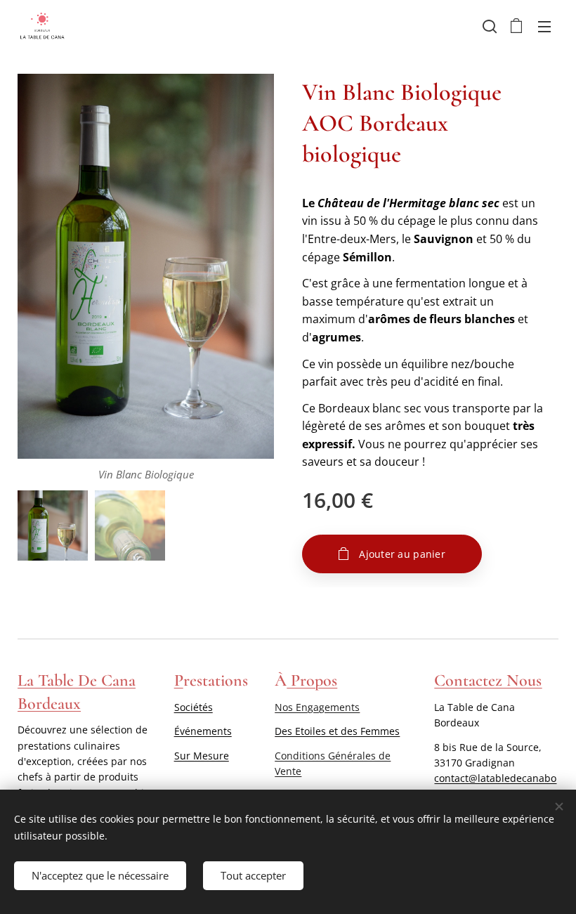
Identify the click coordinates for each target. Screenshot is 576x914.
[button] (488, 26)
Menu (544, 26)
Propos (312, 680)
